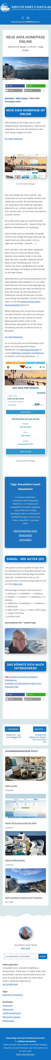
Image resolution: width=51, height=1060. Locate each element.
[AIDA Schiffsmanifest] (25, 843)
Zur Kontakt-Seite (10, 984)
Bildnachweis (8, 1021)
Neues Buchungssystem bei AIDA (20, 823)
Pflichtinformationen (12, 1017)
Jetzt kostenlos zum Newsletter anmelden (25, 535)
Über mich (17, 584)
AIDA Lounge (11, 786)
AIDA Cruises (21, 98)
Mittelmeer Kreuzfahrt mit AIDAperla (28, 353)
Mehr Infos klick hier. (25, 1054)
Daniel (23, 47)
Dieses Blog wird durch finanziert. (25, 21)
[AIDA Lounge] (25, 769)
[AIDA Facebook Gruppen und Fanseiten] (25, 880)
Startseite (9, 98)
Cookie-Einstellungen (12, 1013)
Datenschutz (8, 1009)
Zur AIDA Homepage (13, 138)
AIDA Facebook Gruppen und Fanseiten (23, 897)
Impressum (8, 1005)
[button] (15, 86)
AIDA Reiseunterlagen (29, 349)
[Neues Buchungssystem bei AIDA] (25, 806)
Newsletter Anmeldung (13, 995)
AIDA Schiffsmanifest (15, 860)
